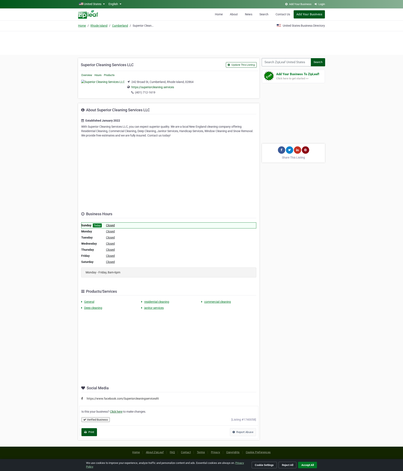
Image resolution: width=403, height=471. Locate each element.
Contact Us (283, 14)
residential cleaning (156, 301)
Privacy (215, 452)
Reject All (287, 465)
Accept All (307, 465)
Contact (186, 452)
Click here (116, 411)
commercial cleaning (217, 301)
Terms (201, 452)
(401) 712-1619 (145, 92)
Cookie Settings (264, 465)
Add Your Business (309, 14)
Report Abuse (244, 432)
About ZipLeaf (155, 452)
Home (219, 14)
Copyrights (233, 452)
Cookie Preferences (258, 452)
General (89, 301)
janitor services (154, 308)
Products (109, 75)
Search (263, 14)
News (248, 14)
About (234, 14)
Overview (86, 75)
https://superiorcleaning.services (152, 87)
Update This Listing (243, 64)
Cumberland (120, 25)
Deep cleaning (93, 308)
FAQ (172, 452)
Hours (98, 75)
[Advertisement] (201, 42)
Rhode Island (98, 25)
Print (91, 432)
